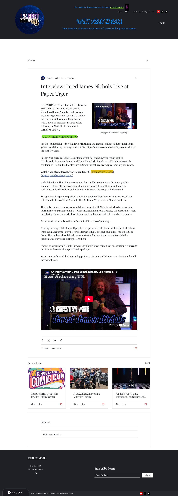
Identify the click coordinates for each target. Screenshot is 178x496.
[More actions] (135, 78)
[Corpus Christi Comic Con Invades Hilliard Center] (47, 378)
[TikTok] (166, 11)
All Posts (31, 60)
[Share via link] (61, 340)
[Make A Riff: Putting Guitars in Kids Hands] (89, 378)
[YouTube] (158, 11)
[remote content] (89, 299)
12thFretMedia (37, 458)
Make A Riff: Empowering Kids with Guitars (86, 395)
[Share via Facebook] (42, 340)
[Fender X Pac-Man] (131, 378)
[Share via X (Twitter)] (48, 340)
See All (147, 363)
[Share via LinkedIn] (55, 340)
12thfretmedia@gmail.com (143, 12)
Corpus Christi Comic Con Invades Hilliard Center (44, 395)
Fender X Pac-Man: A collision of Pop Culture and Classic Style (130, 395)
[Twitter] (162, 11)
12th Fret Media (99, 21)
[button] (147, 60)
